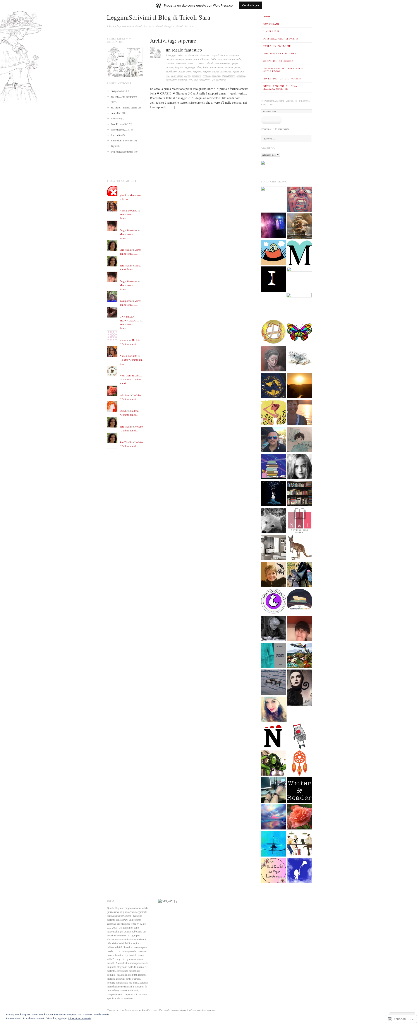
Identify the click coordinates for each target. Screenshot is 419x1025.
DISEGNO (200, 63)
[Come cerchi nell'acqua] (273, 844)
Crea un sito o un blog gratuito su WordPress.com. (132, 1010)
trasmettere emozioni (176, 79)
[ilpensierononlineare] (299, 602)
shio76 (123, 410)
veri (190, 79)
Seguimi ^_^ (271, 120)
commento (181, 63)
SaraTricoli (125, 249)
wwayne (124, 340)
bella (213, 59)
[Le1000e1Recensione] (299, 629)
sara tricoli (177, 75)
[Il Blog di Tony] (299, 279)
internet (169, 67)
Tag (113, 146)
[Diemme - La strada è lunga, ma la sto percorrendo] (273, 763)
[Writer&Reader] (299, 790)
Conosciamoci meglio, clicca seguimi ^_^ (285, 102)
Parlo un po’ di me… (278, 46)
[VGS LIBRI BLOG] (273, 467)
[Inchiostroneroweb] (299, 688)
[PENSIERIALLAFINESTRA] (299, 253)
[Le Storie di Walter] (299, 386)
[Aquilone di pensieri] (299, 871)
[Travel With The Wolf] (273, 386)
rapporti (197, 71)
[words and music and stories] (273, 629)
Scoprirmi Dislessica (278, 60)
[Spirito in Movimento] (299, 575)
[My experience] (273, 494)
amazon (170, 59)
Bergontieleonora (128, 230)
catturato (222, 59)
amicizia (179, 59)
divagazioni (117, 91)
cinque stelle (234, 59)
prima (237, 67)
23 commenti (219, 79)
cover (190, 63)
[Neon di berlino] (273, 440)
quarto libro (185, 71)
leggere (179, 67)
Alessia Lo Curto (128, 210)
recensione (225, 71)
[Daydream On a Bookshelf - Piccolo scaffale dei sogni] (299, 332)
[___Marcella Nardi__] (273, 575)
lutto (205, 67)
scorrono (196, 75)
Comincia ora (250, 5)
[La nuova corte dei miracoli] (273, 199)
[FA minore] (273, 521)
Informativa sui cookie (79, 1018)
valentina (124, 395)
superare (241, 75)
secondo (216, 75)
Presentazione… (119, 129)
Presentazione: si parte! (280, 38)
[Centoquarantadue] (273, 817)
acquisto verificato (229, 55)
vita (196, 79)
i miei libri (116, 113)
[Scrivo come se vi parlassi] (273, 413)
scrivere (206, 75)
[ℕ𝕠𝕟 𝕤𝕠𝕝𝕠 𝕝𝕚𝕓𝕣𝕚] (273, 602)
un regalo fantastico (184, 50)
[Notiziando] (273, 736)
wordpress (204, 79)
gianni (123, 195)
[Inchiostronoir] (273, 279)
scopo (187, 75)
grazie (235, 63)
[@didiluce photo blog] (299, 440)
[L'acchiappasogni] (299, 763)
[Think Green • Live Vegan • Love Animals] (273, 871)
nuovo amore (216, 67)
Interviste (115, 118)
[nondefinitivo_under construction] (299, 467)
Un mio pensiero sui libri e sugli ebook (283, 70)
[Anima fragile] (299, 817)
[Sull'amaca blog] (273, 253)
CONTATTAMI (271, 23)
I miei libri (271, 31)
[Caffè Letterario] (299, 844)
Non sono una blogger (279, 53)
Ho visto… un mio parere (124, 107)
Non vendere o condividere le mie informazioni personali (187, 1010)
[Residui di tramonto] (299, 413)
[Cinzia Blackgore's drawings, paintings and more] (273, 359)
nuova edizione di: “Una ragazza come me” (280, 87)
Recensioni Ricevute (198, 55)
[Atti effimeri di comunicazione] (299, 736)
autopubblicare (201, 59)
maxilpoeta (125, 300)
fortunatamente (222, 63)
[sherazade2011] (273, 790)
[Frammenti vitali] (274, 710)
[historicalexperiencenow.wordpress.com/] (273, 332)
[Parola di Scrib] (299, 305)
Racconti (115, 135)
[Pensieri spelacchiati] (273, 226)
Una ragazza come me (122, 151)
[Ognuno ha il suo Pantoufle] (299, 548)
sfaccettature (228, 75)
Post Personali (118, 124)
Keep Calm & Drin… (131, 375)
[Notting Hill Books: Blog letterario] (299, 521)
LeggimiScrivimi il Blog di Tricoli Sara (158, 17)
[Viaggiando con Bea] (299, 656)
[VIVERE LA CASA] (273, 548)
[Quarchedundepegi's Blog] (273, 683)
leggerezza (189, 67)
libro (199, 67)
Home (267, 16)
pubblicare (171, 71)
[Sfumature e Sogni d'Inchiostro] (299, 359)
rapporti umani (211, 71)
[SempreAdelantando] (299, 226)
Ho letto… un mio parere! (282, 78)
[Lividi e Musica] (299, 200)
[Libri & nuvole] (299, 494)
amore (188, 59)
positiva (229, 67)
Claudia (170, 63)
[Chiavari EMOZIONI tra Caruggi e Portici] (273, 656)
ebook (210, 63)
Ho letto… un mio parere (124, 96)
